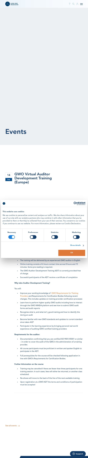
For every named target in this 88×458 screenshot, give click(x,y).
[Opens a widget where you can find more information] (78, 454)
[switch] (33, 237)
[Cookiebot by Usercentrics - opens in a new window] (75, 203)
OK (71, 253)
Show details (75, 245)
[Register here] (48, 188)
